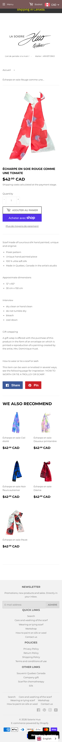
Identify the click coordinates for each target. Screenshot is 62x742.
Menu (10, 4)
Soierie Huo (33, 719)
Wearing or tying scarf (31, 624)
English (47, 738)
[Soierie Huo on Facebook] (38, 710)
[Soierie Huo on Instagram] (50, 710)
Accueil (7, 70)
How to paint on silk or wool (31, 632)
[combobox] (47, 738)
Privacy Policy (31, 648)
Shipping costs (11, 184)
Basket (38, 4)
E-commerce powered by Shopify (29, 723)
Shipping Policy (31, 657)
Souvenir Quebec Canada (31, 673)
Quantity (8, 193)
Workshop (31, 628)
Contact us (31, 637)
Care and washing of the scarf (31, 620)
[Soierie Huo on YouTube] (56, 710)
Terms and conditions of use (31, 661)
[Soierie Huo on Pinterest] (44, 710)
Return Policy (31, 653)
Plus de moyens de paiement (22, 226)
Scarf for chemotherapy (31, 681)
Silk (31, 685)
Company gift (31, 677)
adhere (52, 604)
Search (31, 616)
